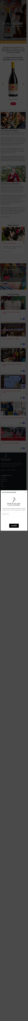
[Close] (26, 492)
